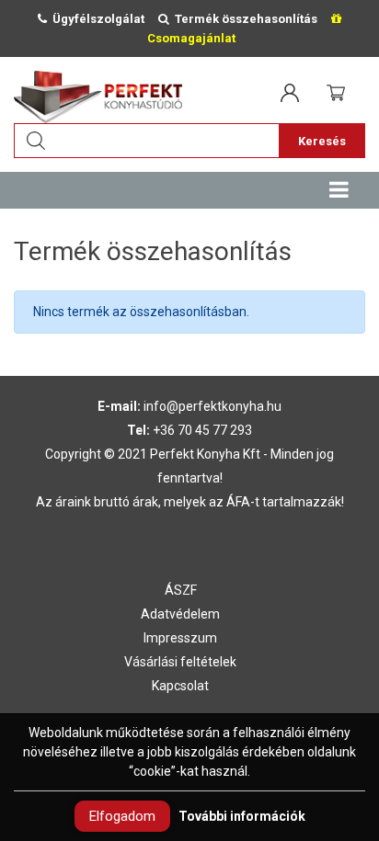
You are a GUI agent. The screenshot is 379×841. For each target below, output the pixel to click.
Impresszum (180, 638)
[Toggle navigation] (338, 190)
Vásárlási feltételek (180, 661)
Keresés (322, 141)
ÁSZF (181, 590)
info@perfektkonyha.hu (212, 406)
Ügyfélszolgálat (95, 19)
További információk (241, 816)
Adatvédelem (180, 614)
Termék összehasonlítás (243, 19)
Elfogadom (122, 816)
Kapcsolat (180, 685)
